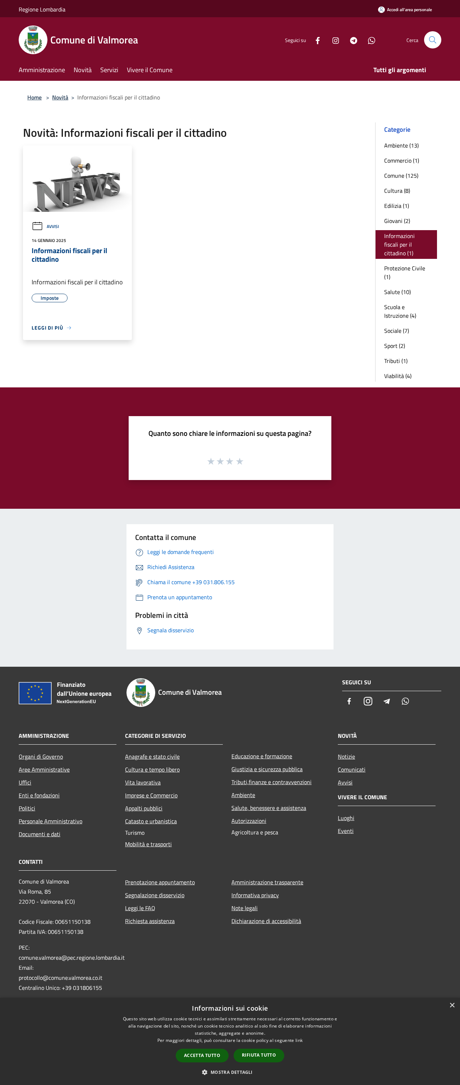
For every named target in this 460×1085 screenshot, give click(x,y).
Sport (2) (394, 345)
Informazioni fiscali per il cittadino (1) (399, 244)
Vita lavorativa (143, 782)
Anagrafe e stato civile (152, 756)
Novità (60, 97)
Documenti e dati (39, 834)
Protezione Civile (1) (404, 272)
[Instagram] (333, 40)
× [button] (452, 1005)
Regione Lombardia (42, 9)
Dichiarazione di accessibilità (266, 921)
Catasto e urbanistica (151, 821)
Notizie (346, 756)
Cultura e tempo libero (152, 769)
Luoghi (346, 818)
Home (34, 97)
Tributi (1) (396, 361)
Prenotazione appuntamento (160, 882)
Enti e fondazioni (39, 795)
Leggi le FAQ (140, 908)
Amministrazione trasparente (267, 882)
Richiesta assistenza (150, 921)
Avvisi (53, 226)
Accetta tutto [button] (202, 1055)
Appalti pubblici (143, 808)
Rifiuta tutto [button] (259, 1055)
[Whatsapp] (369, 40)
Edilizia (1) (396, 205)
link (299, 1040)
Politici (27, 808)
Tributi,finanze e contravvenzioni (271, 782)
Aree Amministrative (44, 769)
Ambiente (243, 795)
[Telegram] (351, 40)
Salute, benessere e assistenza (268, 808)
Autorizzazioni (248, 820)
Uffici (25, 782)
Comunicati (351, 769)
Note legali (244, 908)
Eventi (346, 830)
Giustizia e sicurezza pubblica (267, 769)
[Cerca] (432, 39)
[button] (229, 1072)
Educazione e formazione (261, 756)
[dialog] (230, 1041)
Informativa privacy (255, 895)
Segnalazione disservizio (154, 895)
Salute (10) (397, 292)
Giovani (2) (397, 220)
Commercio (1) (401, 160)
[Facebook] (315, 40)
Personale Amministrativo (50, 821)
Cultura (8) (397, 190)
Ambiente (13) (401, 145)
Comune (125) (401, 175)
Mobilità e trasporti (148, 844)
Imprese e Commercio (151, 795)
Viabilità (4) (397, 376)
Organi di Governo (41, 756)
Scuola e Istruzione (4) (400, 311)
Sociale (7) (396, 330)
